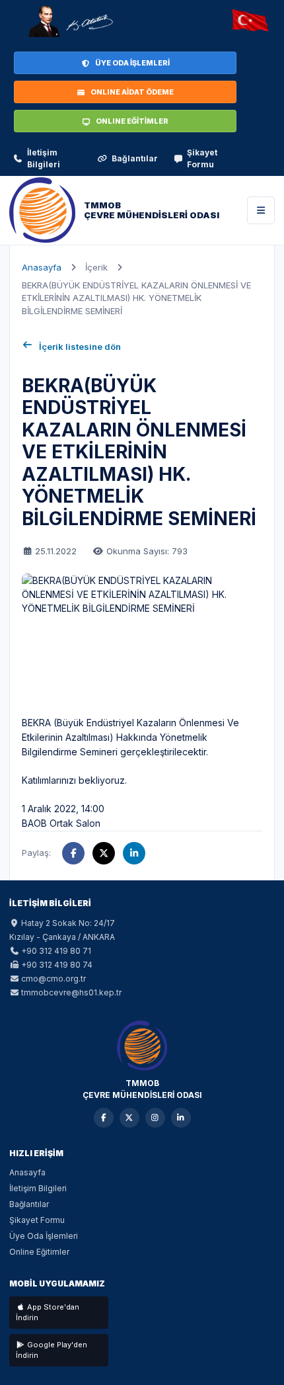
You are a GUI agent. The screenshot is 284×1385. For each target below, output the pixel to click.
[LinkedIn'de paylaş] (134, 853)
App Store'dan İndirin (47, 1312)
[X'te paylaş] (103, 853)
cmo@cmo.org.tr (53, 979)
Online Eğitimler (39, 1252)
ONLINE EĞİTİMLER (132, 121)
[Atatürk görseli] (70, 21)
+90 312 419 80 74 (56, 965)
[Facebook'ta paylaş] (73, 853)
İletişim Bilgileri (43, 158)
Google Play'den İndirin (51, 1350)
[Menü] (261, 210)
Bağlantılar (135, 158)
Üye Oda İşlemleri (43, 1236)
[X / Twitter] (129, 1118)
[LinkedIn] (181, 1118)
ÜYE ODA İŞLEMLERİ (132, 62)
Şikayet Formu (202, 158)
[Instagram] (155, 1118)
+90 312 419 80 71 (56, 951)
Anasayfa (41, 267)
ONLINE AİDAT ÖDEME (132, 92)
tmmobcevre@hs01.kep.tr (71, 992)
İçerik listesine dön (80, 346)
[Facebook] (104, 1118)
